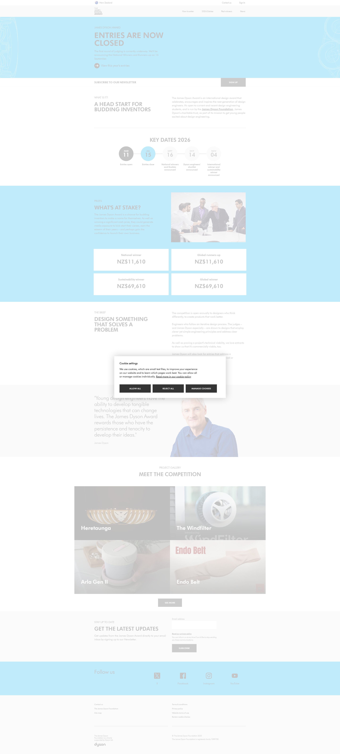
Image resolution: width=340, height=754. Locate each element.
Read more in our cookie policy (173, 376)
